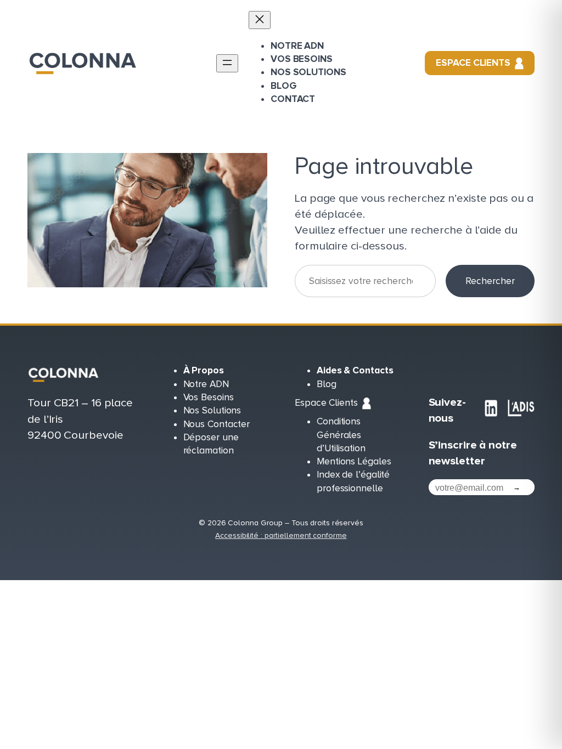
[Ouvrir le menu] (227, 63)
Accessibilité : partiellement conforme (280, 535)
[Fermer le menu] (260, 20)
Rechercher (490, 281)
